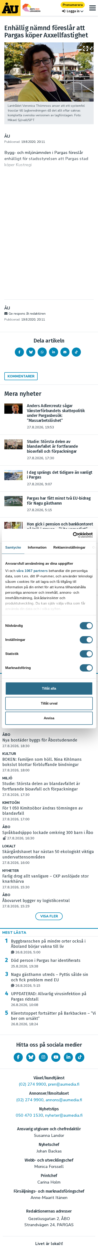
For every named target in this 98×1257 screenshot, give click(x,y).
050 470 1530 (29, 1115)
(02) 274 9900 (32, 1084)
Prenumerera (73, 5)
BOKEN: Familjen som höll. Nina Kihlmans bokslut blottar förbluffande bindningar (42, 765)
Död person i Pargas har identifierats (45, 963)
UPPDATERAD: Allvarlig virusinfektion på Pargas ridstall (48, 999)
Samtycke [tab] (13, 547)
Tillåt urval (49, 703)
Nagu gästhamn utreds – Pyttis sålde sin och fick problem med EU (49, 980)
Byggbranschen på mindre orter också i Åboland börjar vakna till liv (48, 947)
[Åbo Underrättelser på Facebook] (18, 1057)
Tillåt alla (49, 688)
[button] (72, 11)
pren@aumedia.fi (63, 1084)
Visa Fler (49, 916)
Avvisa (49, 718)
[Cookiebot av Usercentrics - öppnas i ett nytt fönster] (73, 535)
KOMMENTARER (21, 376)
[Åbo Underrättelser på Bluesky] (30, 1057)
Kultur (9, 754)
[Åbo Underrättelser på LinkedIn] (68, 1057)
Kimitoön (11, 803)
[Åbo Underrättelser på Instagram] (43, 1057)
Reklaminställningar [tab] (69, 547)
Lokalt (9, 846)
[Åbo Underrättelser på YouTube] (55, 1057)
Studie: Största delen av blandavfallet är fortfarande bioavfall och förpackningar (41, 789)
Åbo (6, 735)
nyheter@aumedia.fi (64, 1115)
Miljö (7, 778)
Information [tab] (37, 547)
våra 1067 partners (32, 571)
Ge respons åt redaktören (27, 313)
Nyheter (10, 871)
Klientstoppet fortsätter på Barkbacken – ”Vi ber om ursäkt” (53, 1019)
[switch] (86, 639)
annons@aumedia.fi (64, 1100)
